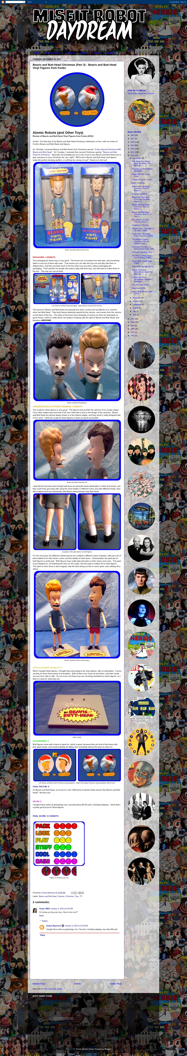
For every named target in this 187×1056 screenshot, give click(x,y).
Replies (45, 921)
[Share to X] (77, 892)
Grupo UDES (44, 909)
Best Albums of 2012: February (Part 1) (140, 221)
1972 (133, 336)
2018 (133, 135)
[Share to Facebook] (80, 892)
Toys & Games (52, 53)
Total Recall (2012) (139, 194)
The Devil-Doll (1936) (140, 285)
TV (81, 896)
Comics (97, 53)
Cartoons (61, 896)
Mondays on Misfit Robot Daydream (142, 170)
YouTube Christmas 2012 (142, 252)
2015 (133, 145)
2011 (133, 319)
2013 (133, 152)
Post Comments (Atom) (53, 989)
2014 (133, 149)
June (135, 315)
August (136, 308)
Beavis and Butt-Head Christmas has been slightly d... (141, 199)
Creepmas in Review (140, 225)
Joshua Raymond (53, 926)
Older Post (116, 983)
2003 (133, 329)
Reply (41, 916)
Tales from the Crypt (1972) (143, 266)
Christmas (70, 896)
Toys (77, 896)
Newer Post (39, 983)
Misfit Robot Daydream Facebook (141, 93)
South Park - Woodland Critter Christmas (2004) (142, 235)
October (136, 301)
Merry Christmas (138, 183)
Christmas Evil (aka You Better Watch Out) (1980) (143, 248)
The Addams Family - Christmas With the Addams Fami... (140, 241)
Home (36, 53)
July (134, 311)
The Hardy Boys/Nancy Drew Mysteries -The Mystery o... (141, 163)
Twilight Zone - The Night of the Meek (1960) (143, 230)
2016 (133, 142)
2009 (133, 322)
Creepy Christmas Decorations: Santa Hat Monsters (142, 272)
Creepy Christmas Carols (142, 180)
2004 (133, 326)
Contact (110, 53)
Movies (84, 53)
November (137, 298)
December (137, 158)
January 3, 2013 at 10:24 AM (76, 926)
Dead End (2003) (138, 288)
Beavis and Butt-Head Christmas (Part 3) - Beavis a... (141, 188)
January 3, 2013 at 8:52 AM (62, 909)
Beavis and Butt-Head (47, 896)
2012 (133, 155)
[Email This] (72, 892)
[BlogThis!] (75, 892)
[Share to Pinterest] (82, 892)
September (137, 305)
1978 (133, 332)
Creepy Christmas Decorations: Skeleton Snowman (142, 279)
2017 (133, 139)
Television (70, 53)
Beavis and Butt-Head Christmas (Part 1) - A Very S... (141, 214)
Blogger (108, 1049)
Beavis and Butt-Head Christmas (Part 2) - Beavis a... (141, 207)
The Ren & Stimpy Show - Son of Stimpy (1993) (142, 257)
